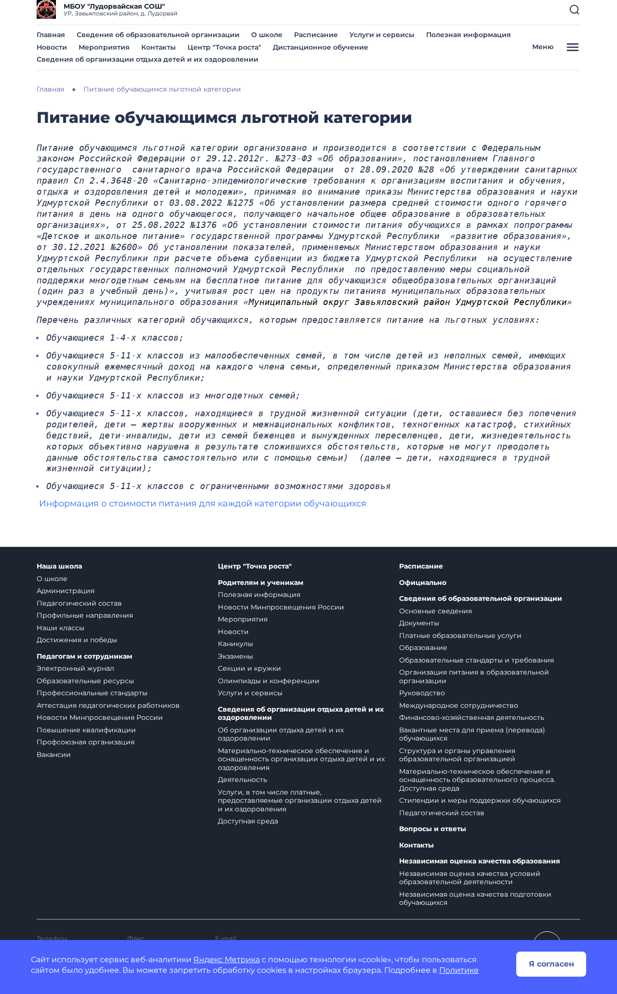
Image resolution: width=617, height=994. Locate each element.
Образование (423, 647)
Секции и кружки (249, 668)
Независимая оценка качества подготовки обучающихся (475, 898)
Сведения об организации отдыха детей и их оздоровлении (147, 59)
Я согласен (551, 963)
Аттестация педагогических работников (108, 705)
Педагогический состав (79, 603)
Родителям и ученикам (260, 583)
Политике (459, 970)
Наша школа (59, 566)
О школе (266, 34)
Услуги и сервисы (382, 34)
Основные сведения (435, 611)
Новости (52, 47)
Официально (422, 583)
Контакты (158, 47)
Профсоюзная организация (85, 742)
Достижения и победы (77, 640)
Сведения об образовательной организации (158, 34)
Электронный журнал (75, 668)
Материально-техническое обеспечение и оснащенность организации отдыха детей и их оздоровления (301, 759)
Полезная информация (468, 34)
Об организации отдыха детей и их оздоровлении (281, 734)
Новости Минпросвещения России (100, 717)
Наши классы (60, 627)
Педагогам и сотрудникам (84, 656)
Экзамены (235, 656)
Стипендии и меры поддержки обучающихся (480, 800)
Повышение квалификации (86, 730)
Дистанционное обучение (320, 47)
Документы (419, 623)
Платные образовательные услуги (460, 635)
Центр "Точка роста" (224, 47)
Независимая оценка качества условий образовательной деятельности (469, 878)
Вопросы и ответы (432, 829)
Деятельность (242, 779)
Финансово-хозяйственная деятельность (471, 717)
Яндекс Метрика (226, 959)
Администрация (65, 590)
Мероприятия (104, 47)
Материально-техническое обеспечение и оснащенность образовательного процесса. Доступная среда (477, 780)
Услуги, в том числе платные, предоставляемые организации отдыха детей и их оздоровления (300, 800)
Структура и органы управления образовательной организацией (457, 755)
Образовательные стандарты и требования (476, 660)
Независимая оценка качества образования (479, 861)
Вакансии (54, 754)
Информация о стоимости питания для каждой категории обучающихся (202, 503)
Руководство (422, 693)
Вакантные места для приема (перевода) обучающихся (472, 734)
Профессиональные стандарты (92, 693)
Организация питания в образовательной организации (474, 676)
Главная (51, 34)
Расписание (316, 34)
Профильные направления (85, 615)
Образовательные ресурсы (85, 680)
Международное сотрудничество (458, 705)
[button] (574, 9)
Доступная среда (248, 821)
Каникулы (235, 643)
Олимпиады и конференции (269, 680)
